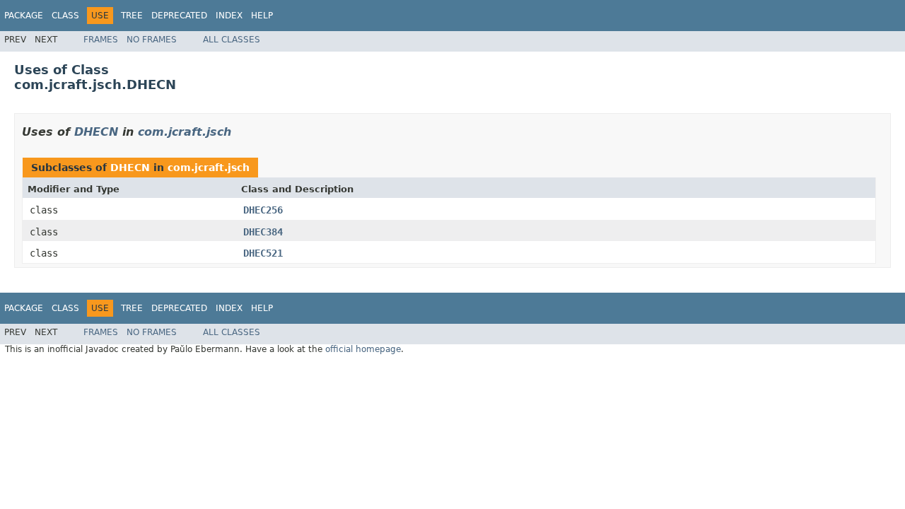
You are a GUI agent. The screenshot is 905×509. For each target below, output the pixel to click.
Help (262, 16)
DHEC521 (263, 253)
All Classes (231, 40)
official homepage (363, 349)
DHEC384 (263, 232)
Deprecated (179, 16)
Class (65, 16)
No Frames (152, 40)
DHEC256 (263, 210)
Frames (100, 40)
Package (23, 16)
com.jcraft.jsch (184, 132)
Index (229, 16)
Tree (132, 16)
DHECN (96, 132)
